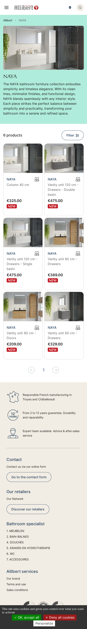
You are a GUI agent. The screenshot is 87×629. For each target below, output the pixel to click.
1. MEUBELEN (15, 531)
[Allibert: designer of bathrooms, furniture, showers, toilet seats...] (26, 7)
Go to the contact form (29, 477)
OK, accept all (28, 617)
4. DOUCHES (15, 542)
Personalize (44, 623)
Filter (70, 135)
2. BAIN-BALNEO (17, 536)
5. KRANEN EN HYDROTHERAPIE (28, 548)
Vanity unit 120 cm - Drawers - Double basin (63, 190)
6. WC (10, 553)
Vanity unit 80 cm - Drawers (62, 261)
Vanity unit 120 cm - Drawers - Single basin (22, 264)
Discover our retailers (28, 509)
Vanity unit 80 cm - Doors (21, 335)
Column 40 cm (18, 185)
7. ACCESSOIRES (17, 559)
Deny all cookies (61, 617)
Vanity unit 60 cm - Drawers (62, 335)
